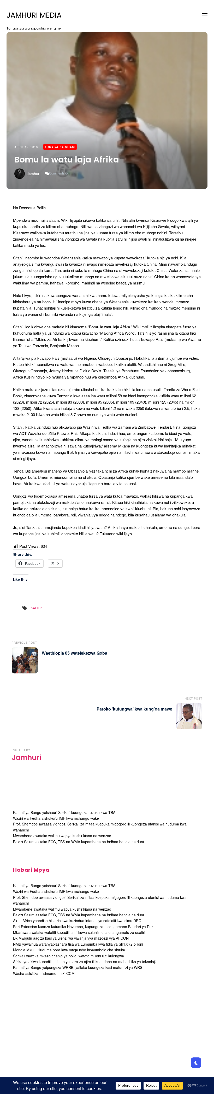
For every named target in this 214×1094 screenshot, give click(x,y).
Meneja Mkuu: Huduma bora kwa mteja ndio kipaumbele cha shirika (69, 949)
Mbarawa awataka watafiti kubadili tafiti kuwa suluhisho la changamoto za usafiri (79, 932)
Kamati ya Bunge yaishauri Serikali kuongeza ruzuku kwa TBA (64, 812)
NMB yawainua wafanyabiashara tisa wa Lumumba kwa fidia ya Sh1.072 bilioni (78, 944)
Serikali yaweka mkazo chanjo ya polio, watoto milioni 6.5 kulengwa (68, 955)
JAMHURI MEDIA (34, 15)
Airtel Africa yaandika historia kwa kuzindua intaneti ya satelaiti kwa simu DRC (77, 920)
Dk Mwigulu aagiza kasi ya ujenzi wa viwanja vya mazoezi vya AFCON (71, 938)
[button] (204, 12)
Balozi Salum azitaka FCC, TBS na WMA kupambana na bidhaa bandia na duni (78, 841)
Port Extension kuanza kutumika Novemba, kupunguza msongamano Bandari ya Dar (83, 926)
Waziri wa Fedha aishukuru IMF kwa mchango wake (56, 818)
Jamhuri (33, 173)
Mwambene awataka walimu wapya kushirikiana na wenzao (62, 835)
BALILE (37, 608)
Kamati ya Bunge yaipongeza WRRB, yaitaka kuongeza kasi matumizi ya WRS (77, 967)
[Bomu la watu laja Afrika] (107, 110)
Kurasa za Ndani (60, 147)
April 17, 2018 (26, 147)
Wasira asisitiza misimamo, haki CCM (44, 973)
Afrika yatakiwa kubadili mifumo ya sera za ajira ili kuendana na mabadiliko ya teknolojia (85, 961)
